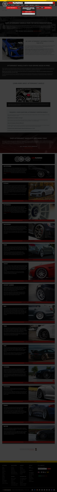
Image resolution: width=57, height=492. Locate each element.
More (42, 7)
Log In (52, 5)
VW (18, 7)
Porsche (37, 7)
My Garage (48, 7)
